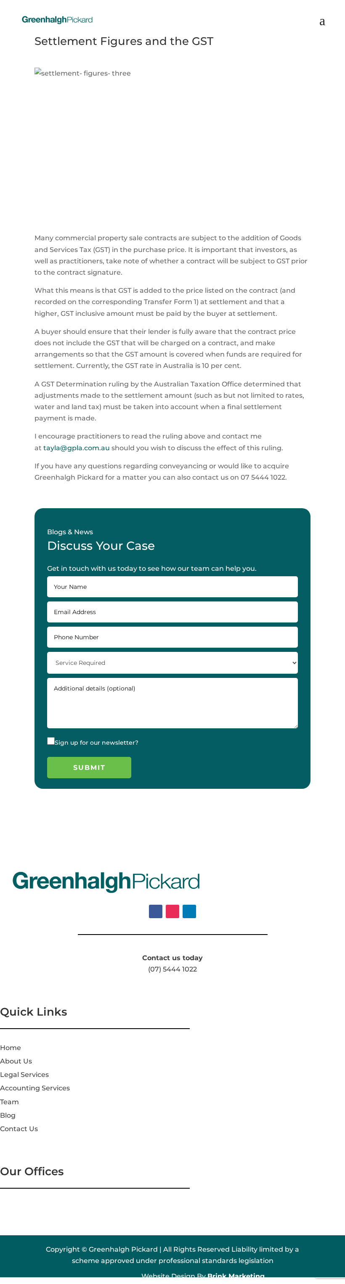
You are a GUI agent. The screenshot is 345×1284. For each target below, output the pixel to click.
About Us (16, 1061)
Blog (8, 1115)
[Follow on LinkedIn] (189, 911)
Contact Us (19, 1129)
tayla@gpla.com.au (76, 448)
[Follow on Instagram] (172, 911)
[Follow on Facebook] (155, 911)
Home (10, 1048)
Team (9, 1102)
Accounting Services (35, 1088)
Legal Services (24, 1075)
